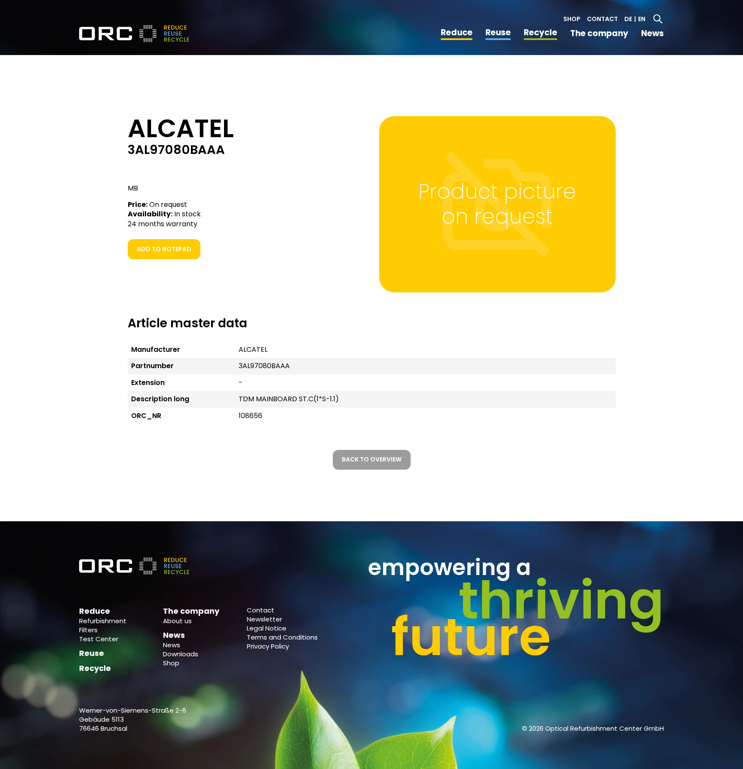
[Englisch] (135, 33)
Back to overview (372, 459)
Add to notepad (164, 249)
